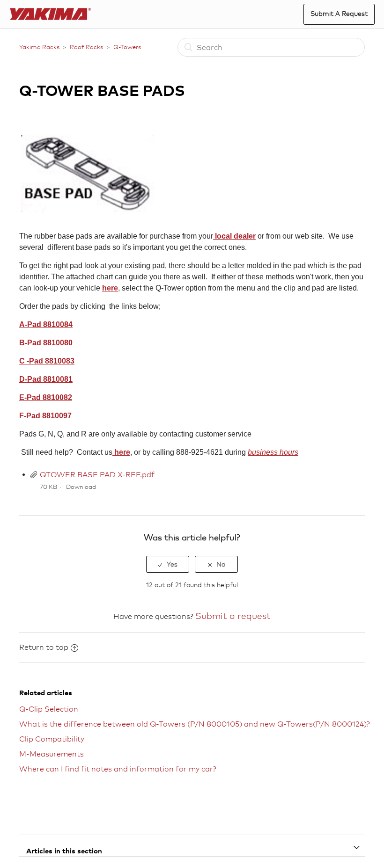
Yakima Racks (39, 47)
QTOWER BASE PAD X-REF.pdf (97, 474)
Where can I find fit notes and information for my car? (117, 768)
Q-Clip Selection (48, 709)
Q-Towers (127, 47)
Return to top (43, 647)
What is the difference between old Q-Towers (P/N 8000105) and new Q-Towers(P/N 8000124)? (194, 724)
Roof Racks (86, 47)
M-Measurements (51, 754)
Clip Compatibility (51, 739)
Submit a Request (339, 13)
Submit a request (233, 616)
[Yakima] (51, 14)
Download (81, 486)
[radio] (168, 564)
